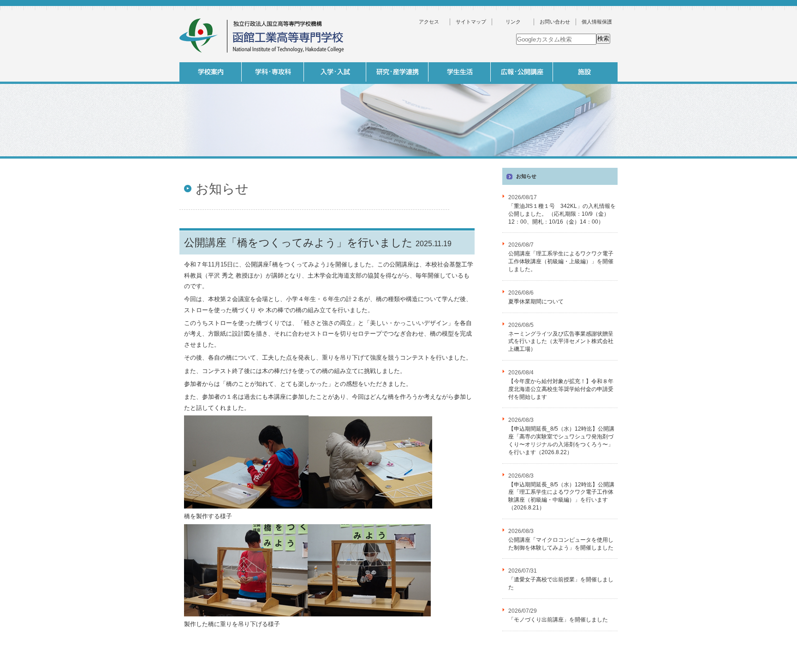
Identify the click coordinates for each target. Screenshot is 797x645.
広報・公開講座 (522, 72)
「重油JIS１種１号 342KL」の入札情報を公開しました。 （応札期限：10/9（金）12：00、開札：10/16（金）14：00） (562, 214)
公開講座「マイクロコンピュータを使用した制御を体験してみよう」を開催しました (560, 544)
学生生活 (459, 72)
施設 (584, 72)
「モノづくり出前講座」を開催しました (558, 619)
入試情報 (335, 72)
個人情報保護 (597, 21)
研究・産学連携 (397, 72)
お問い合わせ (555, 21)
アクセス (429, 21)
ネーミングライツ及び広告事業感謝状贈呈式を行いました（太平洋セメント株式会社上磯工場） (560, 342)
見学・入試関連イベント (583, 161)
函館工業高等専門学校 (262, 35)
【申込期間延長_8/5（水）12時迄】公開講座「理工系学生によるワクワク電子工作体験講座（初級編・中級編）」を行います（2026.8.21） (561, 496)
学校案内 (210, 72)
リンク (513, 21)
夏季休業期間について (536, 301)
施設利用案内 (645, 176)
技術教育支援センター (645, 161)
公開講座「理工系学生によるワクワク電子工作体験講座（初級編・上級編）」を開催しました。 (560, 261)
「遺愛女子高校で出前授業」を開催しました (560, 583)
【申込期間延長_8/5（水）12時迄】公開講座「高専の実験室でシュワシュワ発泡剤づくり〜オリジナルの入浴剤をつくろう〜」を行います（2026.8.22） (561, 440)
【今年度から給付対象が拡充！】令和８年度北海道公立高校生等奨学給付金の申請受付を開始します (560, 389)
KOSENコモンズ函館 (458, 161)
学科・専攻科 (273, 72)
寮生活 (520, 161)
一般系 (334, 161)
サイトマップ (471, 21)
